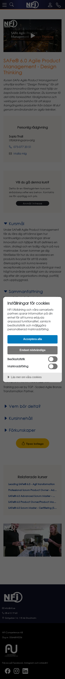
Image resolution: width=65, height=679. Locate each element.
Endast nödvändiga (32, 350)
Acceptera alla (32, 339)
